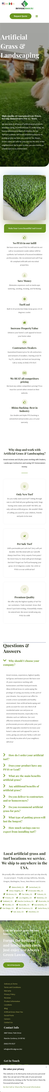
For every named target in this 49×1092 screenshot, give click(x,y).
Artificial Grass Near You (13, 1012)
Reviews (7, 998)
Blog (6, 1008)
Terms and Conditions (12, 987)
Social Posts (9, 1015)
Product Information (12, 1001)
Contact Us (8, 1022)
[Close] (46, 1067)
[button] (20, 16)
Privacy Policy (9, 994)
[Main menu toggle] (36, 16)
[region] (24, 1078)
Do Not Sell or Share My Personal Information (22, 1087)
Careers (7, 1019)
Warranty (7, 991)
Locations (8, 1005)
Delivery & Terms (11, 984)
